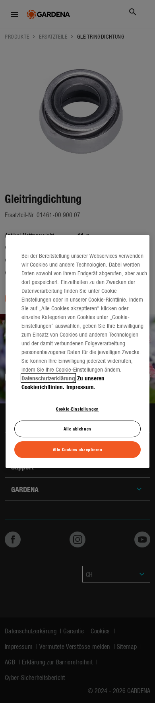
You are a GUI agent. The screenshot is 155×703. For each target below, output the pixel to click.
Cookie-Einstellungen (77, 408)
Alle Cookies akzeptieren (78, 449)
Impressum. (80, 387)
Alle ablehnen (77, 429)
